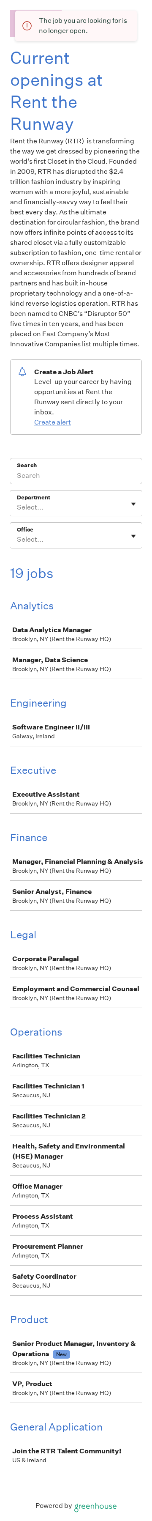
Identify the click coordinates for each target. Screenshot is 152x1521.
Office (25, 529)
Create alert (52, 422)
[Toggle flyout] (133, 504)
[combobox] (17, 507)
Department (33, 497)
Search (27, 465)
